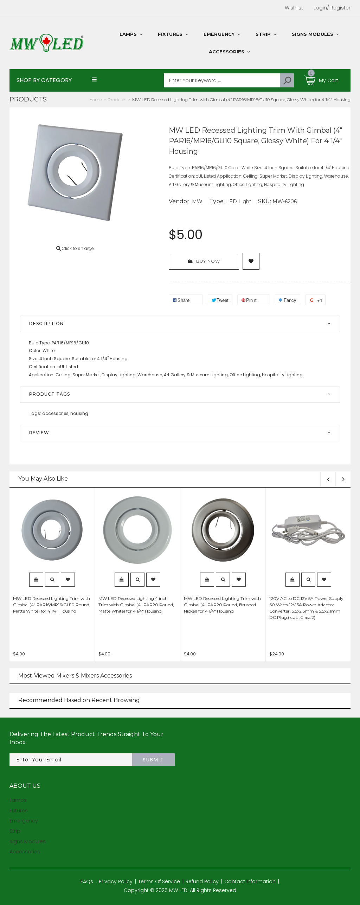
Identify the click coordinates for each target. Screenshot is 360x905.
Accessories (24, 851)
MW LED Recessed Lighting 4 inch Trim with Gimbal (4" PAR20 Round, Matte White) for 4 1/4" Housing (136, 605)
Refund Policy (202, 881)
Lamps (18, 800)
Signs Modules (27, 841)
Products (28, 99)
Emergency (23, 820)
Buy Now (208, 261)
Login (320, 7)
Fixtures (18, 810)
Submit (153, 759)
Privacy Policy (116, 881)
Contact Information (250, 881)
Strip (14, 830)
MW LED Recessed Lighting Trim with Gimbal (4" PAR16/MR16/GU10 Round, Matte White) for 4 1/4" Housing (51, 605)
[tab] (180, 324)
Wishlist (294, 7)
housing (79, 413)
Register (339, 7)
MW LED (178, 890)
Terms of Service (159, 881)
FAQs (87, 881)
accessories (55, 413)
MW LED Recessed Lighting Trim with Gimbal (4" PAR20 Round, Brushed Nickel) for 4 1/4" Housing (222, 605)
